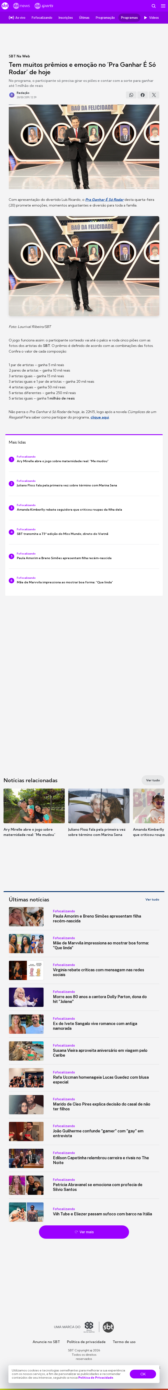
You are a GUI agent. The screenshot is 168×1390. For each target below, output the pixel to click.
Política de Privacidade (95, 1378)
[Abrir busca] (153, 6)
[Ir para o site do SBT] (108, 1327)
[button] (34, 817)
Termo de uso (124, 1342)
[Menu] (163, 6)
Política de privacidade (86, 1342)
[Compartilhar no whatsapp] (131, 94)
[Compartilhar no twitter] (154, 94)
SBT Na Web (19, 56)
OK (143, 1374)
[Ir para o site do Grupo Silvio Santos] (76, 1327)
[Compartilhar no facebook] (142, 94)
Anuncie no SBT (46, 1342)
